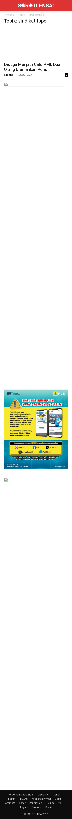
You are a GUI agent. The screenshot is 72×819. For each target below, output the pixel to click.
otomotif (10, 803)
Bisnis (48, 807)
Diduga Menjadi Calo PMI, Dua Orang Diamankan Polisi (32, 67)
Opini (58, 798)
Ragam (24, 807)
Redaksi (9, 74)
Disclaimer (44, 794)
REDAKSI (23, 798)
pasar (22, 803)
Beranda (9, 15)
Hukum (50, 803)
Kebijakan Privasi (41, 798)
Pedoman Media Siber (21, 794)
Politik (11, 798)
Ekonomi (37, 807)
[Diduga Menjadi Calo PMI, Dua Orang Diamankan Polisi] (36, 43)
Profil (61, 803)
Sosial (56, 794)
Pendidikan (35, 803)
